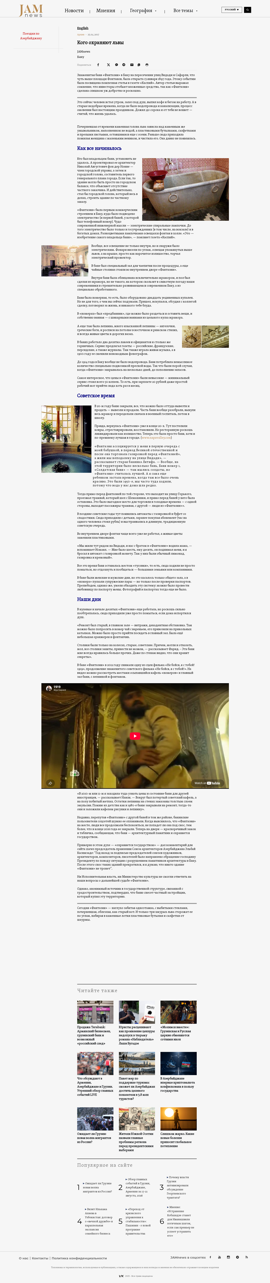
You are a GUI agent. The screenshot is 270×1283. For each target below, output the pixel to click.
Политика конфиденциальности (79, 1258)
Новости (74, 11)
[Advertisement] (137, 953)
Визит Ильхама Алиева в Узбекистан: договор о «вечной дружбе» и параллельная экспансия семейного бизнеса (99, 1222)
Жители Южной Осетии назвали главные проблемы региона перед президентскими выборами (136, 1142)
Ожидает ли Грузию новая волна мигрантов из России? (94, 1138)
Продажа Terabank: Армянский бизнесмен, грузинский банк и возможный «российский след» (94, 1035)
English (82, 28)
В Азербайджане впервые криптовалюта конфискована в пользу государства (177, 1085)
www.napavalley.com (156, 438)
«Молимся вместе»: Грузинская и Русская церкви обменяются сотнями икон (175, 1033)
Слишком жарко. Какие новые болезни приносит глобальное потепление (177, 1140)
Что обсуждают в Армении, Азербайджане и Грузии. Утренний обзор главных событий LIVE (95, 1087)
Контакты (40, 1258)
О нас (23, 1258)
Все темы (183, 11)
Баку (80, 57)
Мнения (105, 11)
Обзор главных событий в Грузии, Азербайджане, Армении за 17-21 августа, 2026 (138, 1188)
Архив (82, 34)
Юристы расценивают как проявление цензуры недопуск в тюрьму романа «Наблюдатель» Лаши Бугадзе (137, 1035)
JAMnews (83, 51)
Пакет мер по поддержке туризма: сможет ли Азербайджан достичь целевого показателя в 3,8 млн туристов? (137, 1089)
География (141, 11)
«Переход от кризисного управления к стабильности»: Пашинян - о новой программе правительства (138, 1222)
